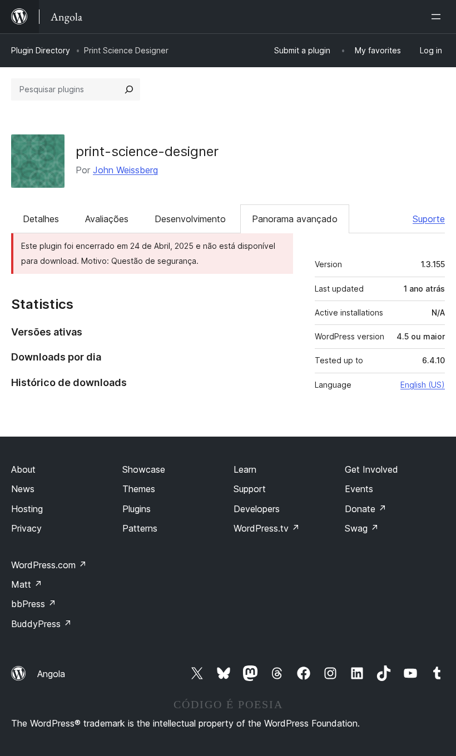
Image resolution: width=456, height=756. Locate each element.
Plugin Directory (40, 50)
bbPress (33, 603)
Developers (257, 508)
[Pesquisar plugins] (129, 89)
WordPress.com (49, 564)
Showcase (143, 469)
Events (359, 488)
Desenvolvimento (190, 218)
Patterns (139, 528)
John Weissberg (125, 170)
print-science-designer (147, 151)
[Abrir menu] (438, 16)
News (22, 488)
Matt (26, 584)
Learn (245, 469)
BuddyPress (41, 623)
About (23, 469)
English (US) (422, 384)
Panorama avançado (295, 218)
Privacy (26, 528)
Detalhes (41, 218)
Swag (362, 528)
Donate (365, 508)
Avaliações (106, 218)
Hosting (27, 508)
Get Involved (371, 469)
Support (250, 488)
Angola (51, 673)
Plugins (136, 508)
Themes (138, 488)
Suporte (429, 218)
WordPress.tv (267, 528)
